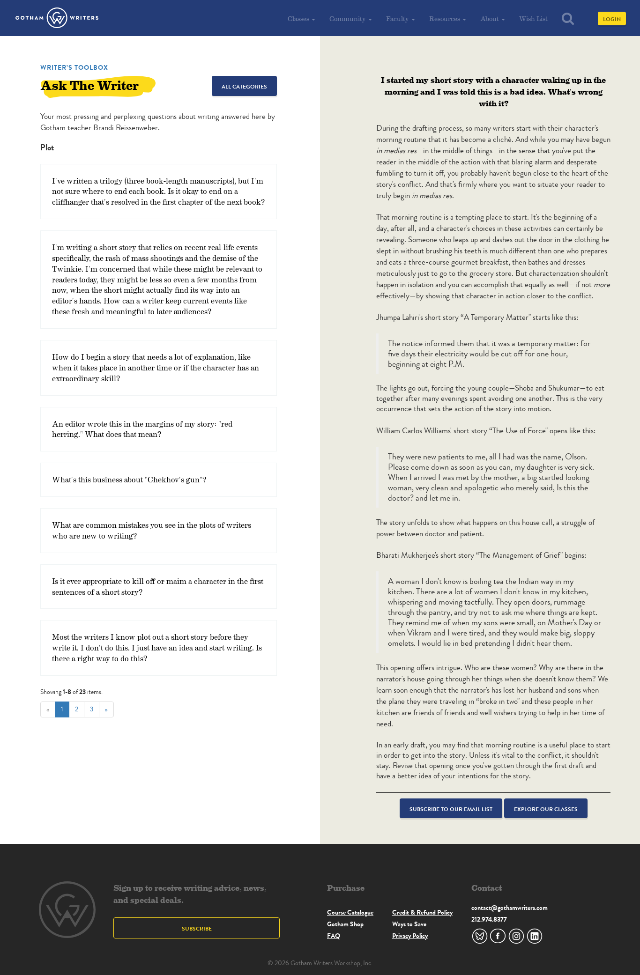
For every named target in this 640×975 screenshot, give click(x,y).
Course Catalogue (350, 912)
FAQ (333, 935)
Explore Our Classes (546, 809)
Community (348, 18)
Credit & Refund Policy (422, 912)
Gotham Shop (345, 924)
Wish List (533, 18)
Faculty (398, 18)
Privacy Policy (410, 935)
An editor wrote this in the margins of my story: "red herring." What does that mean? (142, 429)
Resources (445, 18)
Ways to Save (409, 924)
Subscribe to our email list (450, 809)
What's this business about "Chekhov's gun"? (129, 479)
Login (612, 19)
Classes (299, 18)
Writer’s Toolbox (74, 67)
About (490, 18)
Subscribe (197, 928)
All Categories (244, 86)
